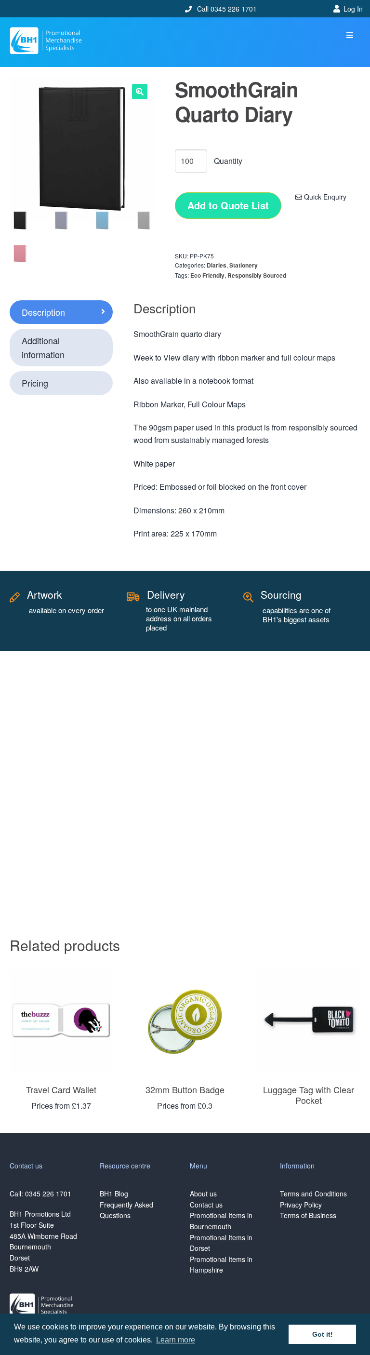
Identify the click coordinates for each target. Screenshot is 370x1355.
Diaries (216, 265)
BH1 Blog (114, 1193)
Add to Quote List (228, 205)
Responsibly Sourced (256, 275)
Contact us (206, 1204)
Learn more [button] (175, 1340)
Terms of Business (308, 1215)
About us (203, 1193)
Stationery (243, 265)
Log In (353, 8)
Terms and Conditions (313, 1193)
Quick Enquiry (324, 196)
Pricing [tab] (35, 382)
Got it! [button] (322, 1334)
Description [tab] (43, 312)
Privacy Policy (301, 1204)
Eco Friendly (207, 275)
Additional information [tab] (43, 347)
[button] (349, 35)
